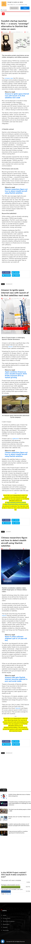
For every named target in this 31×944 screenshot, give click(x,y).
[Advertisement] (15, 773)
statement (15, 438)
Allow (26, 7)
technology (9, 284)
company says (9, 78)
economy (8, 531)
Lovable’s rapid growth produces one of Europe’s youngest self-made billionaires (18, 824)
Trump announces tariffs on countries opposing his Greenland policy (18, 832)
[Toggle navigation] (3, 14)
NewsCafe (5, 32)
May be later (17, 7)
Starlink (17, 708)
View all (8, 894)
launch (10, 347)
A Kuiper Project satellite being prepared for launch (14, 328)
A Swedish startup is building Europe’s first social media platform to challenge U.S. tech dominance (19, 803)
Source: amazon (7, 331)
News (4, 790)
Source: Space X (7, 581)
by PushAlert (4, 9)
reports (4, 615)
